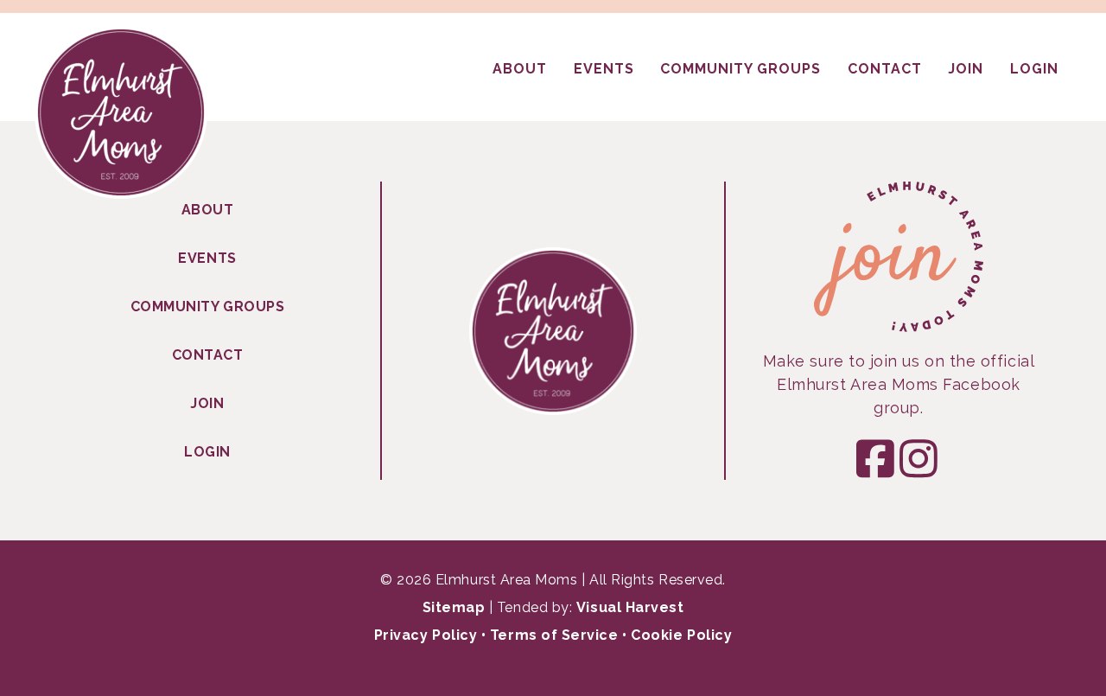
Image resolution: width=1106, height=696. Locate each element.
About (207, 209)
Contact (208, 355)
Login (207, 452)
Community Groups (207, 306)
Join (207, 403)
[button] (877, 458)
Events (207, 258)
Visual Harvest (630, 607)
